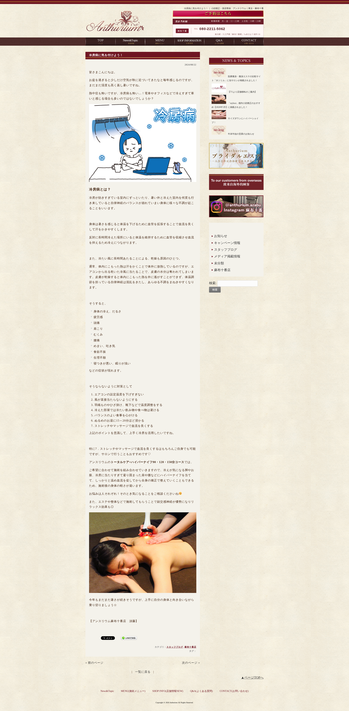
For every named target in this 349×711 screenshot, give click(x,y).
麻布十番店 (190, 647)
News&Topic (107, 691)
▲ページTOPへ (252, 677)
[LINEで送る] (129, 637)
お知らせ (220, 236)
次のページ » (191, 662)
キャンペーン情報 (227, 243)
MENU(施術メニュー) (133, 691)
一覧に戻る (143, 671)
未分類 (219, 263)
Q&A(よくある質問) (201, 691)
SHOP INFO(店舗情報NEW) (167, 691)
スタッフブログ (175, 647)
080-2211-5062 (212, 29)
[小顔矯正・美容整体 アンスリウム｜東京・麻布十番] (115, 32)
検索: (212, 283)
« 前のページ (94, 662)
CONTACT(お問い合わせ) (234, 691)
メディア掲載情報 (227, 256)
